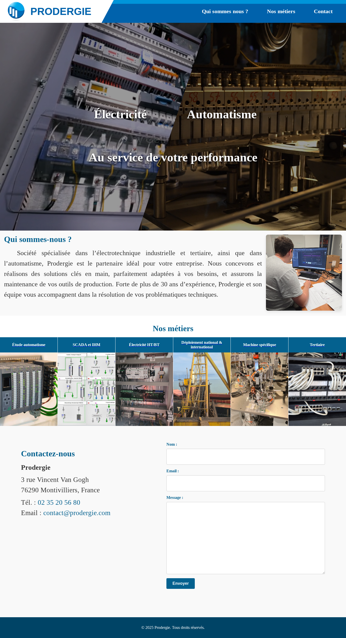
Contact (323, 11)
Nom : (171, 444)
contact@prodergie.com (76, 513)
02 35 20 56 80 (59, 502)
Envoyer (180, 583)
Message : (174, 497)
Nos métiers (281, 11)
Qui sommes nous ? (225, 11)
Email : (172, 471)
